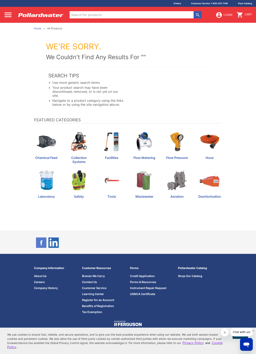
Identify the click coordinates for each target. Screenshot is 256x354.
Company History (46, 288)
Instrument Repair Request (148, 288)
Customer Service (94, 288)
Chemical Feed (46, 158)
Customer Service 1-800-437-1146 (209, 3)
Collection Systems (79, 160)
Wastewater (144, 196)
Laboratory (46, 196)
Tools (111, 196)
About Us (40, 276)
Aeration (177, 196)
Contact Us (89, 282)
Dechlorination (209, 196)
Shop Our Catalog (190, 276)
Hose (210, 158)
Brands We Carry (93, 276)
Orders (177, 3)
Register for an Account (98, 300)
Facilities (111, 158)
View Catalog (245, 3)
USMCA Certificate (142, 294)
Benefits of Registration (98, 306)
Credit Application (142, 276)
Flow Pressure (177, 158)
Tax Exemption (92, 312)
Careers (39, 282)
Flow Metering (144, 158)
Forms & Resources (143, 282)
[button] (252, 330)
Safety (79, 196)
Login (228, 14)
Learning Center (93, 294)
